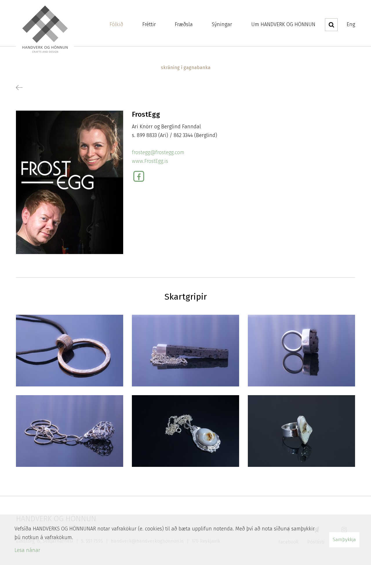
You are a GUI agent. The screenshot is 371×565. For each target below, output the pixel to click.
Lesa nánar (27, 550)
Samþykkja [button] (344, 540)
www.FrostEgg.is (150, 161)
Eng (351, 24)
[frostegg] (69, 182)
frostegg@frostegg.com (158, 152)
